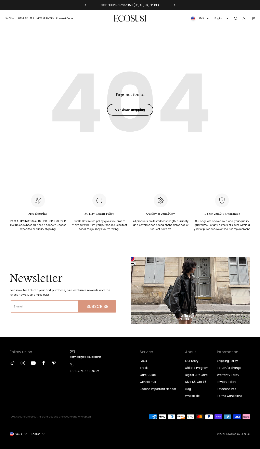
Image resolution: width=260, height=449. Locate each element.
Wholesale (192, 396)
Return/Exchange (229, 368)
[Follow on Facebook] (43, 363)
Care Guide (148, 375)
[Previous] (85, 5)
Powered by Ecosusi (238, 434)
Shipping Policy (227, 361)
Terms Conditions (229, 396)
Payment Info (226, 389)
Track (144, 368)
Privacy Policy (226, 382)
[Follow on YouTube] (33, 363)
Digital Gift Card (196, 375)
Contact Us (148, 382)
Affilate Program (196, 368)
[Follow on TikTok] (12, 363)
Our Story (191, 361)
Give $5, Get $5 (195, 382)
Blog (188, 389)
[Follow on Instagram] (23, 363)
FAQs (143, 361)
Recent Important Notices (158, 389)
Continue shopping (130, 110)
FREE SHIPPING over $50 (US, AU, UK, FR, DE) (130, 5)
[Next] (175, 5)
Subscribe (97, 306)
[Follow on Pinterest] (54, 363)
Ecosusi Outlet (65, 18)
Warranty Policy (228, 375)
